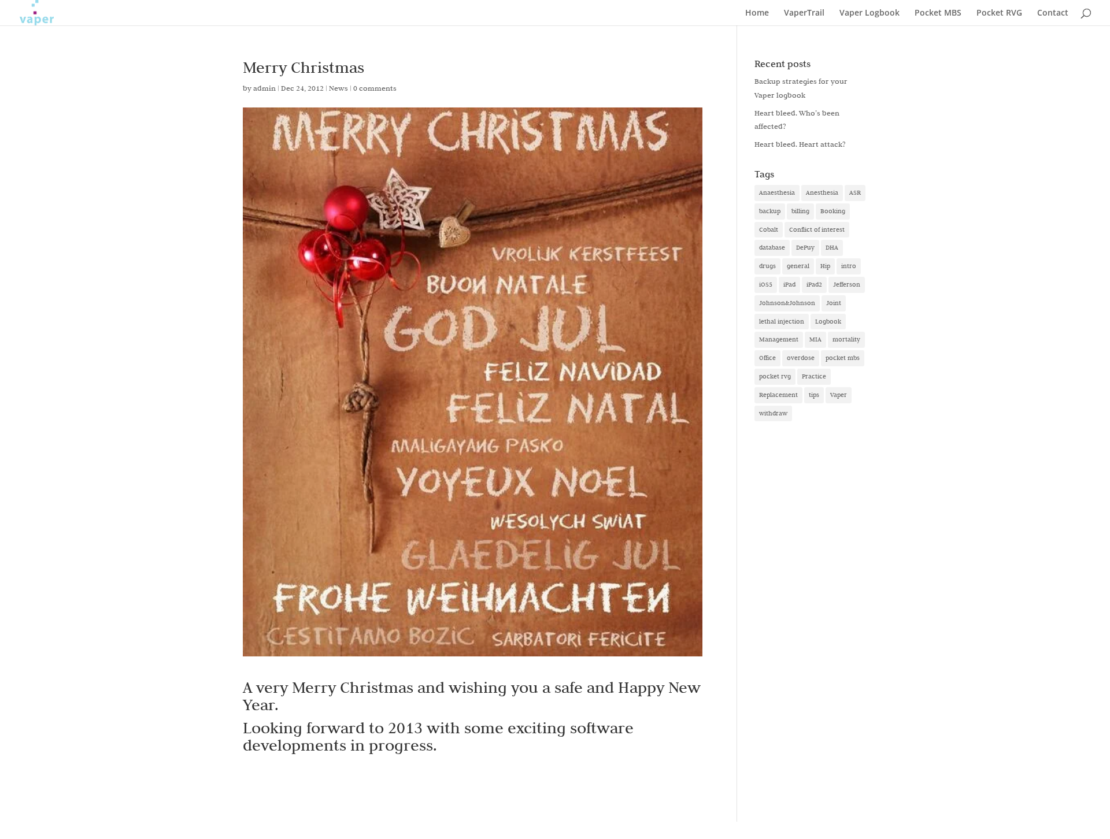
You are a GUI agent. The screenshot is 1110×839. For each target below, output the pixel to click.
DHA (832, 247)
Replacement (778, 395)
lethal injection (781, 321)
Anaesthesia (777, 192)
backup (769, 211)
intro (848, 266)
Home (757, 13)
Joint (833, 303)
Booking (832, 211)
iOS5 (765, 284)
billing (800, 211)
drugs (767, 266)
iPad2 (814, 284)
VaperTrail (804, 13)
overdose (801, 358)
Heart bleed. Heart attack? (800, 144)
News (338, 87)
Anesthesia (822, 192)
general (798, 266)
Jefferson (846, 284)
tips (814, 395)
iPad (789, 284)
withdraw (773, 413)
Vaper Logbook (869, 13)
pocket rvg (775, 376)
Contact (1052, 13)
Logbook (828, 321)
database (772, 247)
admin (264, 87)
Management (778, 339)
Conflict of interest (817, 229)
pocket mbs (843, 358)
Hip (825, 266)
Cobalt (768, 229)
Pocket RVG (999, 13)
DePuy (805, 247)
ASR (855, 192)
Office (767, 358)
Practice (814, 376)
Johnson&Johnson (787, 303)
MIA (815, 339)
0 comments (375, 87)
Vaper (838, 395)
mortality (846, 339)
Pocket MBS (938, 13)
